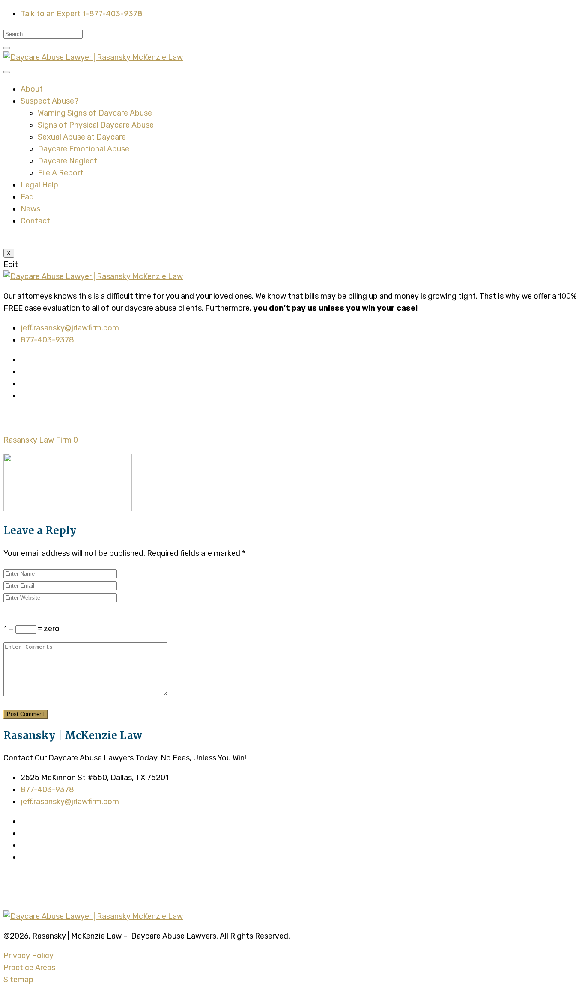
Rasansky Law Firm (37, 440)
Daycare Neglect (67, 161)
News (30, 209)
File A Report (61, 173)
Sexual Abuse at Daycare (82, 137)
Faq (27, 197)
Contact (35, 221)
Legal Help (39, 185)
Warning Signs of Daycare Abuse (95, 113)
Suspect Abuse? (49, 101)
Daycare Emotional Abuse (83, 149)
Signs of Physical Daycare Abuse (96, 125)
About (32, 89)
